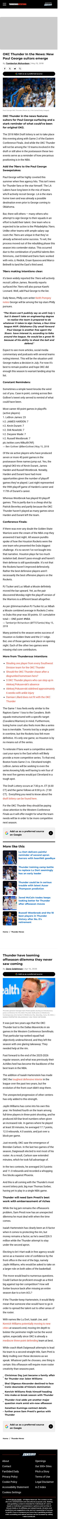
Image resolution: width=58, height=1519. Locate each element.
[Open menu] (4, 4)
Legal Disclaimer (44, 1481)
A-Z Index (40, 1487)
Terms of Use (42, 1476)
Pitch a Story (42, 1471)
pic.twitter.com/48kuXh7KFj (18, 442)
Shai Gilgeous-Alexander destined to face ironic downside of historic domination (29, 1385)
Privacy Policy (10, 1476)
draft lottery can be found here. (20, 798)
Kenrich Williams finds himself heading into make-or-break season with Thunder (29, 1393)
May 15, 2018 (42, 446)
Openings (40, 1461)
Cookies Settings (11, 1492)
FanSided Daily (10, 1471)
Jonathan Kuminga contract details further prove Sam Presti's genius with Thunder (28, 1411)
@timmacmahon (20, 606)
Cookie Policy (9, 1481)
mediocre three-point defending (20, 1340)
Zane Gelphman (14, 969)
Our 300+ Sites (43, 1466)
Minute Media (16, 1500)
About (5, 1461)
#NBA (27, 618)
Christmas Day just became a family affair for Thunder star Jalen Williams (30, 1377)
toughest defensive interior (28, 1079)
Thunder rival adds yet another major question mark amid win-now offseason (28, 1402)
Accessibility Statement (15, 1487)
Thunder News (17, 932)
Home (5, 932)
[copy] (20, 69)
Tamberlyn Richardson (18, 63)
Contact (6, 1466)
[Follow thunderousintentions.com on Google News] (51, 833)
